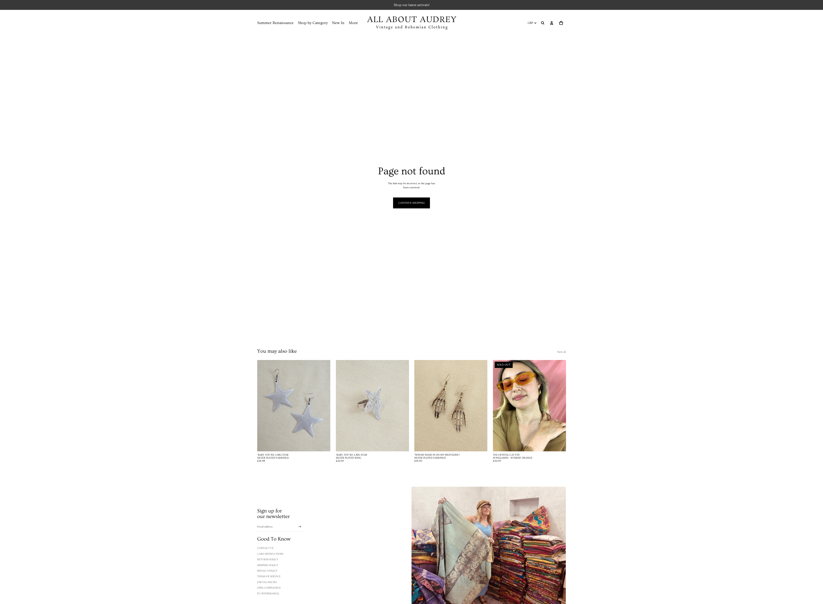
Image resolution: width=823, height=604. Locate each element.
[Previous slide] (342, 405)
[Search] (542, 23)
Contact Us (265, 548)
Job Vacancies (267, 582)
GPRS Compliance (269, 587)
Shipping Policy (267, 565)
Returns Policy (267, 559)
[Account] (551, 23)
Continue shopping (411, 203)
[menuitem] (353, 23)
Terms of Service (269, 576)
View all (561, 352)
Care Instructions (270, 554)
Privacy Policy (267, 570)
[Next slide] (402, 405)
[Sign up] (299, 526)
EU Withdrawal (268, 593)
